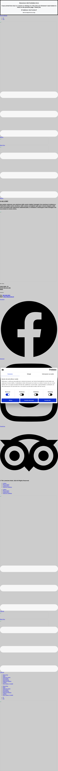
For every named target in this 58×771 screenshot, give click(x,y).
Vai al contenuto (3, 15)
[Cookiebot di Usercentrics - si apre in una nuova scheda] (50, 370)
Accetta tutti (47, 400)
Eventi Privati (6, 680)
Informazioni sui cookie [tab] (48, 374)
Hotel (4, 676)
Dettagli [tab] (29, 374)
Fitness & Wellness (7, 681)
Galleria (4, 483)
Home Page (5, 674)
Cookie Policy (6, 485)
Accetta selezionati (29, 400)
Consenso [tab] (10, 374)
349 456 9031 (6, 295)
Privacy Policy (6, 484)
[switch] (22, 394)
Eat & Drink (5, 678)
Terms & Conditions (7, 487)
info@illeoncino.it (8, 297)
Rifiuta (10, 400)
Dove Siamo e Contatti (8, 683)
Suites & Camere (6, 677)
